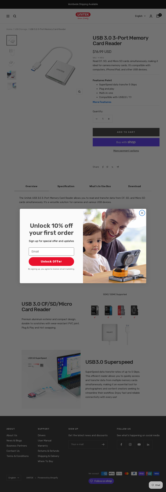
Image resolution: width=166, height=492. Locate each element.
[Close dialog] (142, 213)
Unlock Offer (51, 261)
